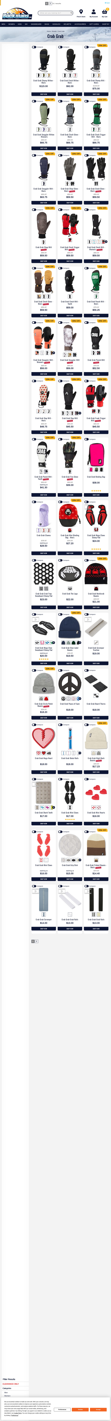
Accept (98, 1409)
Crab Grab (61, 31)
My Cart (105, 13)
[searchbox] (71, 13)
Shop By (105, 24)
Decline (80, 1409)
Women (11, 24)
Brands (54, 31)
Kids (20, 24)
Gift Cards (94, 24)
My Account (94, 17)
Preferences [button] (14, 1415)
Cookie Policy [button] (18, 1413)
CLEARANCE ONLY (11, 1384)
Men (3, 24)
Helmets (67, 24)
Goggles (56, 24)
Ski (26, 24)
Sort (107, 3)
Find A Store (81, 17)
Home (49, 31)
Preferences (62, 1409)
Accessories (80, 24)
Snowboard (36, 24)
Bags (47, 24)
